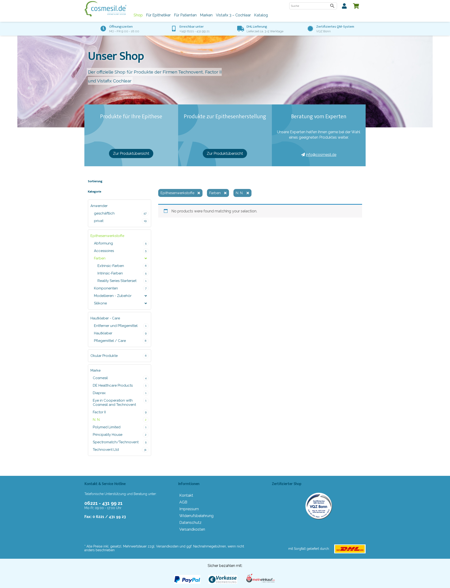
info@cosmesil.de (321, 154)
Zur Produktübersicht (131, 153)
